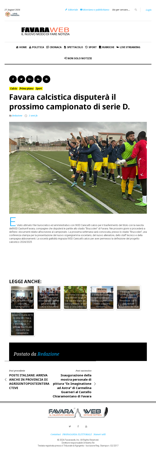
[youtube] (86, 426)
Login (148, 9)
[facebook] (78, 426)
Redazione (17, 115)
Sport (39, 88)
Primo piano (26, 88)
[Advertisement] (64, 252)
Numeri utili (100, 434)
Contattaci (56, 434)
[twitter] (70, 426)
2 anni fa (33, 115)
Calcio (13, 88)
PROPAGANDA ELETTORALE (77, 434)
